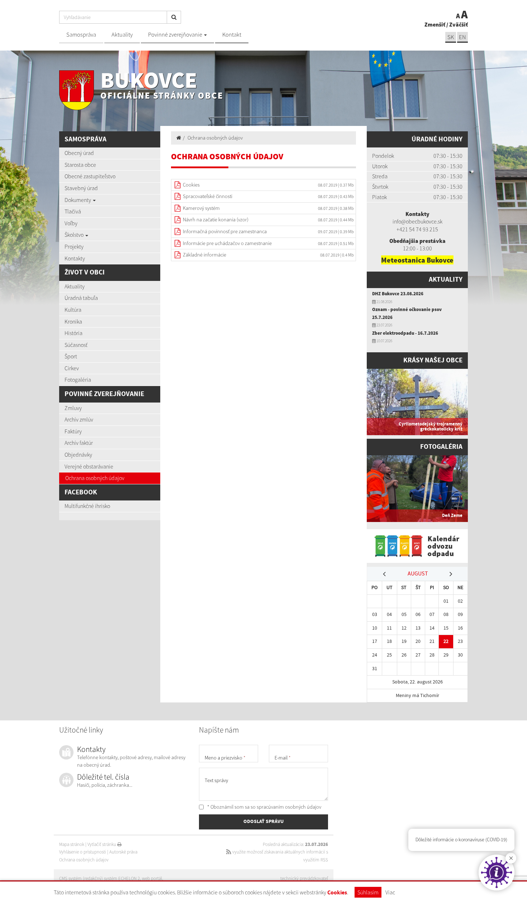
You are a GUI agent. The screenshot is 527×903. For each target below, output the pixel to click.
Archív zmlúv (79, 419)
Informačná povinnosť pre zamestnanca (225, 231)
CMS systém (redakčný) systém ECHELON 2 (99, 878)
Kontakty (75, 258)
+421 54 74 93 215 (417, 229)
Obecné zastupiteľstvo (90, 176)
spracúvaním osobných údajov (289, 807)
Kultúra (73, 309)
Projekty (74, 246)
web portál (152, 878)
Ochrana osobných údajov (94, 477)
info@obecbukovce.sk (417, 221)
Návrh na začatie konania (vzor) (215, 219)
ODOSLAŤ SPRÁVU (263, 821)
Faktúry (73, 431)
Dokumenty (78, 199)
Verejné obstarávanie (89, 466)
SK (450, 37)
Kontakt (231, 34)
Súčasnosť (76, 344)
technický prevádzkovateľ (304, 878)
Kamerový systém (201, 208)
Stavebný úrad (81, 188)
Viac (390, 892)
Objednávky (78, 454)
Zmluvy (73, 407)
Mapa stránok (71, 844)
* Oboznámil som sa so (263, 807)
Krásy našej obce (432, 360)
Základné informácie (204, 254)
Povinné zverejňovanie (175, 34)
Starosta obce (80, 164)
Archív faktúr (79, 442)
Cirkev (72, 368)
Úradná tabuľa (81, 297)
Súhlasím (368, 892)
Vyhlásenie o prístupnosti (82, 852)
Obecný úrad (79, 152)
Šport (71, 356)
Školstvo (75, 234)
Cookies (337, 893)
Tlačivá (73, 211)
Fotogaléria (78, 379)
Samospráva (81, 34)
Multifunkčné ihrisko (87, 505)
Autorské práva (123, 852)
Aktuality (122, 34)
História (73, 333)
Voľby (71, 223)
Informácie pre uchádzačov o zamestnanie (227, 243)
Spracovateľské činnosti (207, 196)
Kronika (73, 321)
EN (462, 37)
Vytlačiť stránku (102, 844)
